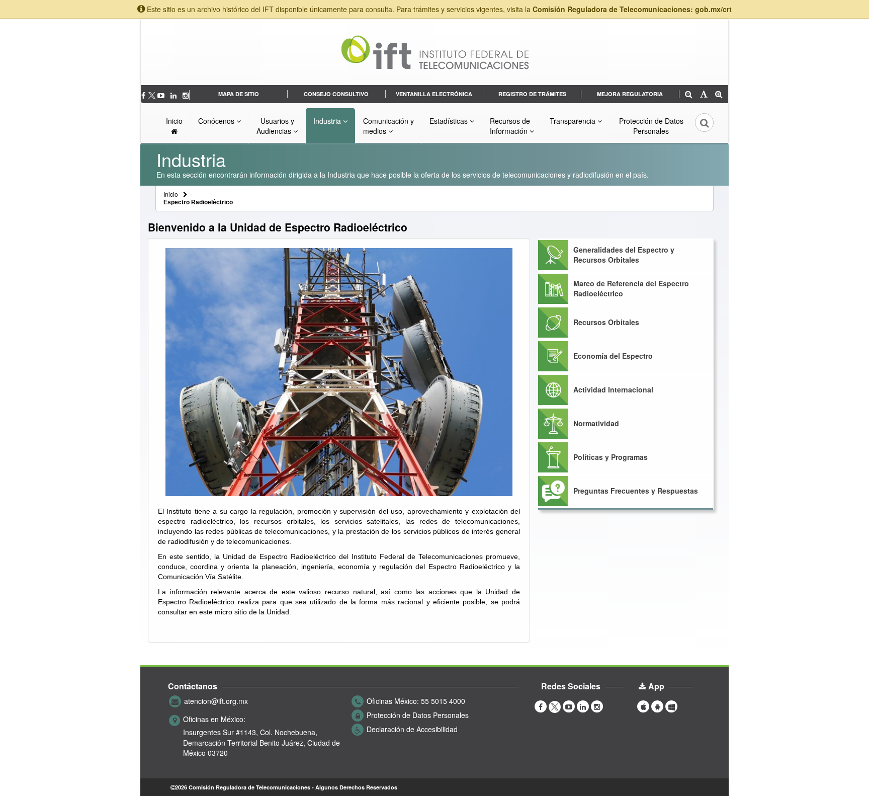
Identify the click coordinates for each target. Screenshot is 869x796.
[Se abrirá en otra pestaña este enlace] (174, 95)
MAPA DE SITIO (238, 94)
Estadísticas (449, 121)
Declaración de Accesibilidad (412, 729)
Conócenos (217, 121)
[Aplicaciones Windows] (671, 706)
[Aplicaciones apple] (643, 706)
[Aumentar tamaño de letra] (719, 95)
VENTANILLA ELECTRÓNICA (434, 94)
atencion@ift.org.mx (216, 701)
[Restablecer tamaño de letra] (704, 95)
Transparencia (573, 121)
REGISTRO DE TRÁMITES (532, 94)
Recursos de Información (510, 126)
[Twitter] (152, 95)
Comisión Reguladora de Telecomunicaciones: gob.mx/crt (632, 9)
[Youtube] (161, 95)
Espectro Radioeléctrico (198, 202)
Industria (328, 121)
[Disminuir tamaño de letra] (689, 95)
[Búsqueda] (697, 125)
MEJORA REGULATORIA (630, 94)
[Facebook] (144, 95)
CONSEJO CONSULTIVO (336, 94)
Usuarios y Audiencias (275, 126)
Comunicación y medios (388, 126)
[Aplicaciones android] (657, 706)
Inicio (174, 121)
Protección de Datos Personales (651, 126)
